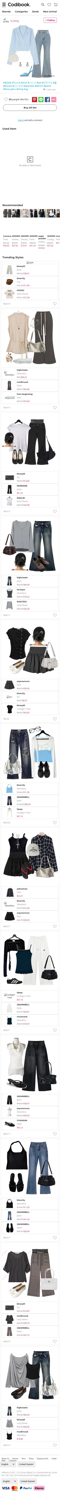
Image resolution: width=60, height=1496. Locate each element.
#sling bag (22, 89)
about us (5, 1458)
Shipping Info (42, 1458)
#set (39, 82)
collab (54, 1458)
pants (5, 239)
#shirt (24, 82)
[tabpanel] (6, 228)
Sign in (21, 120)
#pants (47, 85)
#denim (39, 85)
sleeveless (25, 239)
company (12, 1460)
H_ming (15, 20)
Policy (31, 1458)
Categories (21, 11)
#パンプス (17, 85)
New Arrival (50, 11)
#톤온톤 (7, 82)
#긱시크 (16, 82)
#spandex (29, 85)
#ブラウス (47, 82)
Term (24, 1458)
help (3, 1460)
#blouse (7, 85)
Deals (35, 11)
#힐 (55, 82)
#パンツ (32, 82)
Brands (6, 11)
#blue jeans (9, 89)
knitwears (16, 239)
